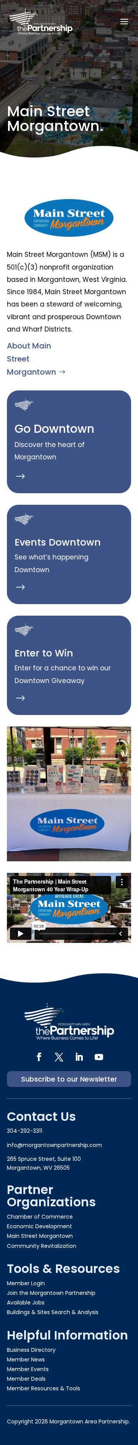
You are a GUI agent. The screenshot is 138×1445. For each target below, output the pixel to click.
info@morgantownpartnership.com (54, 1145)
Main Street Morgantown (40, 1236)
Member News (26, 1359)
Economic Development (39, 1226)
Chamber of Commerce (40, 1217)
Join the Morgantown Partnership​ (51, 1293)
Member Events (28, 1369)
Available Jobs (25, 1302)
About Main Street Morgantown (31, 358)
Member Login (26, 1283)
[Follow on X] (59, 1056)
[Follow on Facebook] (39, 1056)
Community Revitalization (41, 1246)
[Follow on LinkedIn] (79, 1056)
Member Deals (26, 1379)
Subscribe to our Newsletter (69, 1079)
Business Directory (31, 1350)
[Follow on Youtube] (98, 1056)
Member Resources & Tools (43, 1388)
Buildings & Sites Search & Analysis (53, 1312)
